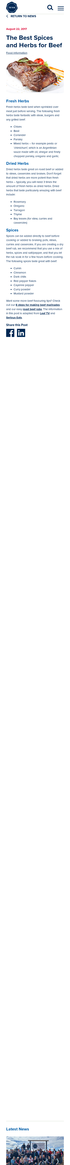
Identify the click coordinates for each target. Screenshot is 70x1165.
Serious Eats (14, 317)
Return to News (23, 16)
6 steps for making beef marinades (38, 305)
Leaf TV (45, 313)
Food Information (16, 53)
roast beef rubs (32, 309)
